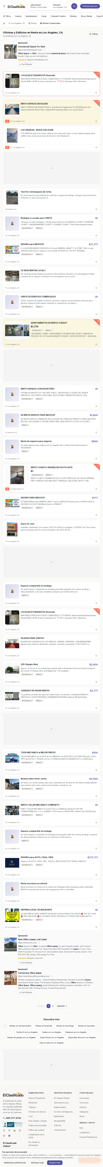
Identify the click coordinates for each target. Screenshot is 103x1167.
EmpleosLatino (60, 1107)
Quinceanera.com (61, 1103)
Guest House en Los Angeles (52, 1037)
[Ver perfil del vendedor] (7, 76)
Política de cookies (36, 1130)
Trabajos (32, 1107)
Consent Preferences (88, 1137)
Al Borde (57, 1125)
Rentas (34, 23)
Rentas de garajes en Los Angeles (21, 1037)
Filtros (95, 34)
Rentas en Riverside (44, 1026)
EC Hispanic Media (61, 1098)
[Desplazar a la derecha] (98, 1026)
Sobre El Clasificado (37, 1098)
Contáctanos (85, 1132)
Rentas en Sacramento (87, 1026)
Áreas (82, 1116)
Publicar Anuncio (90, 6)
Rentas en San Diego (65, 1026)
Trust (31, 1116)
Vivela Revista (60, 1130)
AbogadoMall (59, 1121)
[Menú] (4, 6)
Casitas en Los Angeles (51, 1032)
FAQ (81, 1128)
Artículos (83, 1107)
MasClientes (59, 1116)
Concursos (84, 1103)
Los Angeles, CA (18, 23)
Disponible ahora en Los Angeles (82, 1037)
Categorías (84, 1112)
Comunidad (84, 1098)
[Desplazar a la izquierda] (5, 1026)
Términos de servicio (37, 1112)
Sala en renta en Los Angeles (51, 1043)
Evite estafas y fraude (38, 1121)
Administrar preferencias (15, 1163)
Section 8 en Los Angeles (27, 1032)
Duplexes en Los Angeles (76, 1032)
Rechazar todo (37, 1163)
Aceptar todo (54, 1163)
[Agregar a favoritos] (96, 92)
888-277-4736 (13, 1118)
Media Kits (33, 1103)
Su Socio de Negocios (63, 1112)
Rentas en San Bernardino (20, 1026)
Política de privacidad (37, 1125)
